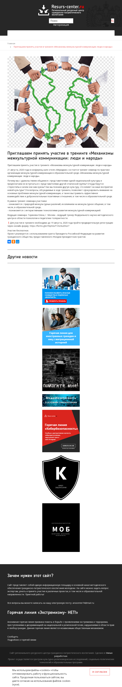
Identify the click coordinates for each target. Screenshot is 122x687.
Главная (11, 43)
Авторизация (61, 24)
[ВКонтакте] (9, 241)
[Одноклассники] (13, 241)
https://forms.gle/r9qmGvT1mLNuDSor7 (49, 225)
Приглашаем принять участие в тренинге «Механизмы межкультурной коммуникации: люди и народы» (63, 46)
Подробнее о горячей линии (21, 639)
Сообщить (12, 636)
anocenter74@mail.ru (83, 602)
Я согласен (99, 671)
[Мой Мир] (17, 241)
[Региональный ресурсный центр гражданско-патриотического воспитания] (61, 10)
